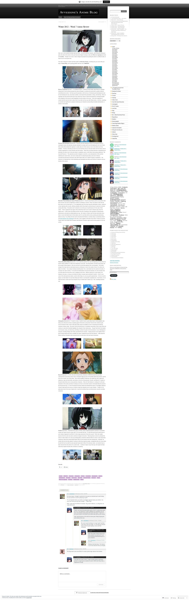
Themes (112, 226)
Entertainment (62, 477)
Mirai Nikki (80, 477)
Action (119, 187)
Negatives (117, 209)
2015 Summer (115, 73)
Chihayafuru (77, 476)
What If (82, 479)
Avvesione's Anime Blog (79, 12)
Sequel (114, 220)
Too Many (70, 479)
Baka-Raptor (113, 239)
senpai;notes (117, 160)
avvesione (79, 507)
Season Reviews (115, 84)
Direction (120, 195)
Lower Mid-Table (114, 248)
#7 (74, 557)
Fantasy (112, 201)
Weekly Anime (76, 479)
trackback (76, 484)
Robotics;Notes (115, 125)
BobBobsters (117, 148)
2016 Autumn (114, 76)
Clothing (82, 476)
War (117, 226)
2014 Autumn (114, 65)
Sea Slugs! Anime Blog (115, 253)
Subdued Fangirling (115, 255)
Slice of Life (125, 220)
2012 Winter (85, 483)
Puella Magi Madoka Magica (118, 123)
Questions (120, 218)
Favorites (117, 201)
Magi (113, 110)
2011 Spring (114, 50)
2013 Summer (115, 62)
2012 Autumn (114, 54)
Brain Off (123, 188)
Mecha (114, 208)
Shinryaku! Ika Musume (117, 129)
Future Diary (74, 477)
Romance (117, 219)
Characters (71, 476)
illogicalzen (113, 245)
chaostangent (114, 240)
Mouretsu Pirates (86, 477)
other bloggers (63, 218)
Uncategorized (115, 136)
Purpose (113, 218)
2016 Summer (115, 78)
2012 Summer (115, 57)
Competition (88, 476)
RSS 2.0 (62, 484)
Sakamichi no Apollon (117, 127)
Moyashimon (115, 117)
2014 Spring (114, 66)
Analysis (125, 187)
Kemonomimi (118, 206)
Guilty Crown (115, 99)
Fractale (114, 95)
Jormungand (114, 104)
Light (126, 206)
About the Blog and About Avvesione (72, 17)
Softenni (114, 132)
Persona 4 (94, 477)
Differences (113, 195)
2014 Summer (115, 68)
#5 (88, 540)
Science (111, 220)
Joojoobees (71, 493)
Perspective (114, 215)
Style (120, 224)
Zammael (71, 548)
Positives (121, 215)
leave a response (70, 484)
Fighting (123, 201)
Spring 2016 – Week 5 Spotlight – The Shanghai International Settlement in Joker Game (118, 30)
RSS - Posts (113, 279)
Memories (118, 208)
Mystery (122, 208)
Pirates (98, 477)
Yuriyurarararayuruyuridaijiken (117, 257)
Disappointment (114, 197)
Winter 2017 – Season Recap (117, 19)
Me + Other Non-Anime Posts (118, 114)
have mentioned (70, 218)
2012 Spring (114, 56)
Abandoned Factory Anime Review (118, 232)
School (123, 219)
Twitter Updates (115, 260)
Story (118, 223)
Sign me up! (113, 275)
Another (60, 476)
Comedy (113, 193)
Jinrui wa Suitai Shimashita (118, 102)
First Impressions (115, 82)
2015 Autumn (114, 70)
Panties (120, 212)
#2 (74, 507)
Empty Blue (113, 243)
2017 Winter (114, 81)
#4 (88, 529)
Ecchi (112, 198)
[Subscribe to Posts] (110, 279)
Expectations (123, 199)
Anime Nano (113, 236)
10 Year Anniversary (115, 17)
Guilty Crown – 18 (62, 21)
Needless (114, 119)
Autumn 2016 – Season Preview (117, 25)
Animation (113, 188)
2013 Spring (114, 61)
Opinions (114, 212)
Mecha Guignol (114, 249)
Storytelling (114, 225)
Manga (113, 112)
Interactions (113, 205)
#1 (67, 493)
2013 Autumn (114, 60)
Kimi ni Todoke (115, 106)
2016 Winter (114, 80)
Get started (106, 1)
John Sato (113, 247)
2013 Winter (114, 64)
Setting (119, 221)
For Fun (120, 202)
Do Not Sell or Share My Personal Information (99, 592)
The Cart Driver (114, 256)
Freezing (114, 97)
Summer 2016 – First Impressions (118, 26)
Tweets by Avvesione (114, 262)
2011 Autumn (114, 49)
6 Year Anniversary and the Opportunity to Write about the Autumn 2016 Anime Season (119, 22)
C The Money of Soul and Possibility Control (117, 88)
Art (119, 189)
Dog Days (114, 93)
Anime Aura (113, 233)
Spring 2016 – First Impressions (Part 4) (119, 35)
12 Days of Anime (115, 48)
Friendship (68, 477)
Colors (126, 191)
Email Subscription (115, 265)
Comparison (121, 193)
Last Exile (114, 108)
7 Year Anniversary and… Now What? (118, 18)
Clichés (118, 191)
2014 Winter (114, 69)
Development (94, 476)
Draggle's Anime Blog (115, 241)
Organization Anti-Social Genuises (118, 252)
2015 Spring (114, 72)
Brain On (113, 190)
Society (111, 222)
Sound (115, 222)
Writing (120, 227)
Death (111, 194)
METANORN (113, 251)
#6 (67, 548)
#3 (81, 520)
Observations (115, 211)
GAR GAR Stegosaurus (116, 244)
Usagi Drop (114, 138)
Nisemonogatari (115, 121)
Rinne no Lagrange (63, 479)
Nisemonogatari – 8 (101, 21)
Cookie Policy (29, 597)
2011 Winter (114, 53)
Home (60, 17)
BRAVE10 (66, 476)
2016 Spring (114, 77)
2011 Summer (115, 52)
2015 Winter (114, 74)
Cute (126, 192)
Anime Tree (113, 237)
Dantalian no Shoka (116, 91)
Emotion (100, 476)
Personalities (114, 214)
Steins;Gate (114, 134)
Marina (115, 152)
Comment (101, 584)
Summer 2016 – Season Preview (117, 27)
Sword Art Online (124, 224)
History (124, 203)
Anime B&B (113, 235)
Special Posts (115, 85)
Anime (89, 483)
